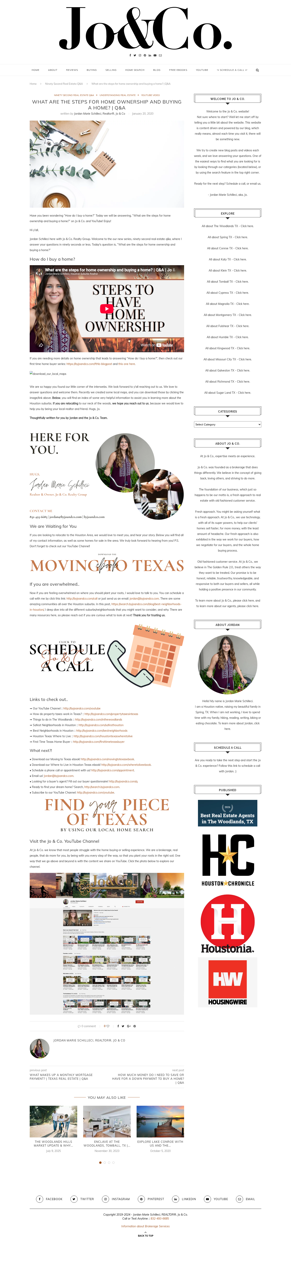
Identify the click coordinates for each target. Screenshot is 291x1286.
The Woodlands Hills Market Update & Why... (53, 1144)
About (52, 69)
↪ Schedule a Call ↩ (232, 69)
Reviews (72, 69)
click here (248, 600)
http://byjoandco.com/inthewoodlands (98, 719)
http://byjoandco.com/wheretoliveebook (126, 765)
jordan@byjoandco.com (144, 598)
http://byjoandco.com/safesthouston (101, 725)
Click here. (247, 226)
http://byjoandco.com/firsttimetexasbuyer (99, 742)
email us (255, 183)
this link (232, 766)
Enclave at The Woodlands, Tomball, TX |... (107, 1144)
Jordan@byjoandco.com (58, 776)
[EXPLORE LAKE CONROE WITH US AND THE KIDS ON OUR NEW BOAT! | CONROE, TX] (160, 1121)
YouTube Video (150, 95)
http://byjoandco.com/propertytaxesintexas (111, 714)
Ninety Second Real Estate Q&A (64, 83)
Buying (92, 69)
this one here (126, 364)
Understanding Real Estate (118, 95)
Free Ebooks (178, 69)
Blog (157, 69)
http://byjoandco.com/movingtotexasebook (107, 759)
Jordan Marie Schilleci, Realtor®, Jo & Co (99, 113)
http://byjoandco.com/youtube (82, 708)
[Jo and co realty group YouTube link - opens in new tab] (107, 875)
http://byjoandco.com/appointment (112, 770)
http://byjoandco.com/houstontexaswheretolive (103, 736)
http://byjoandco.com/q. (123, 781)
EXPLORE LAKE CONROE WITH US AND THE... (160, 1144)
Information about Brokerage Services (145, 1226)
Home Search (135, 69)
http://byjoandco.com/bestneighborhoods (101, 730)
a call (242, 183)
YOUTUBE (202, 69)
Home (35, 69)
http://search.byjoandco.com (101, 787)
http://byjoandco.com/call (82, 598)
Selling (111, 69)
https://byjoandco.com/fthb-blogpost (89, 364)
